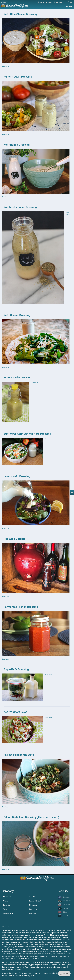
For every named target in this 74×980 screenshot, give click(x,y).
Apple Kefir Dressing (16, 669)
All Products (7, 897)
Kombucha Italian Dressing (20, 207)
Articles (5, 901)
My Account (33, 905)
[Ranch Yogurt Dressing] (35, 106)
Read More (5, 66)
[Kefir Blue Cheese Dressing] (35, 40)
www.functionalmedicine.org (29, 958)
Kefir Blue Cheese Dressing (20, 14)
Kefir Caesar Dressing (17, 315)
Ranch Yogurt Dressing (18, 76)
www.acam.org (10, 958)
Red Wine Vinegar (14, 538)
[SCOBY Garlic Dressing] (15, 402)
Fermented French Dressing (21, 606)
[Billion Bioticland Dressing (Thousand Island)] (35, 844)
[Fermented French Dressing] (35, 633)
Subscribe (32, 913)
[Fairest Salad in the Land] (35, 781)
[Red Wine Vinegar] (35, 568)
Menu (70, 6)
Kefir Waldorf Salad (15, 712)
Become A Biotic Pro (35, 901)
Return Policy (33, 909)
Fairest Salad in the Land (19, 754)
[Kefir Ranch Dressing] (35, 171)
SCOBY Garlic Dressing (17, 377)
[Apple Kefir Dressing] (22, 687)
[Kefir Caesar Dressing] (35, 341)
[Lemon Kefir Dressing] (35, 503)
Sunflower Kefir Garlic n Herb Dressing (27, 433)
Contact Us (6, 905)
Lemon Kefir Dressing (17, 476)
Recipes (5, 909)
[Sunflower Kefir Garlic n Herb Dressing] (22, 451)
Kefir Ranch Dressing (17, 144)
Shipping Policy (8, 913)
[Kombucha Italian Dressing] (33, 257)
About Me (32, 897)
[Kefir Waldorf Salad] (22, 729)
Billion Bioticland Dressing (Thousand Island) (31, 817)
